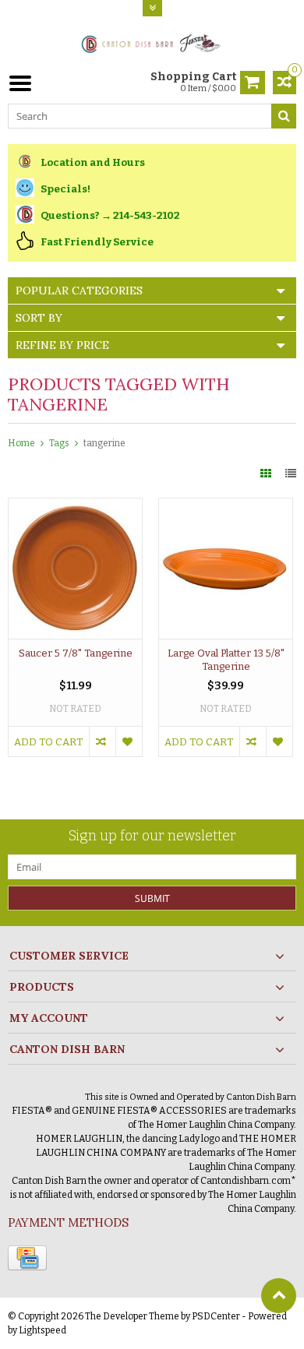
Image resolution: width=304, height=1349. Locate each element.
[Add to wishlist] (128, 741)
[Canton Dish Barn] (152, 42)
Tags (59, 443)
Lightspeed (42, 1330)
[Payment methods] (27, 1257)
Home (21, 443)
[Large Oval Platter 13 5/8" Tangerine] (225, 506)
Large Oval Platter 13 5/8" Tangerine (226, 659)
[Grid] (267, 474)
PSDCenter (216, 1316)
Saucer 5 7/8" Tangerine (76, 653)
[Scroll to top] (278, 1295)
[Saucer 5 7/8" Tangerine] (75, 506)
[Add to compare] (102, 741)
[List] (290, 474)
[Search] (283, 116)
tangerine (104, 443)
